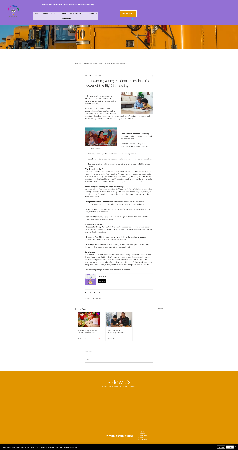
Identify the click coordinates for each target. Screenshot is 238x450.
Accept (230, 447)
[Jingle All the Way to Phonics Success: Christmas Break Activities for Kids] (88, 319)
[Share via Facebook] (85, 292)
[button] (119, 279)
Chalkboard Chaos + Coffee (93, 63)
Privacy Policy (73, 447)
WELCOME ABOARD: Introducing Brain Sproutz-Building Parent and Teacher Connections (117, 332)
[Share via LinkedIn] (94, 292)
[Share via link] (99, 292)
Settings (221, 447)
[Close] (236, 447)
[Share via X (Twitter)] (90, 292)
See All (160, 309)
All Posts (78, 63)
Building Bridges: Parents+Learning (116, 63)
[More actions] (152, 76)
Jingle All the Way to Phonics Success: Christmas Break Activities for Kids (87, 332)
